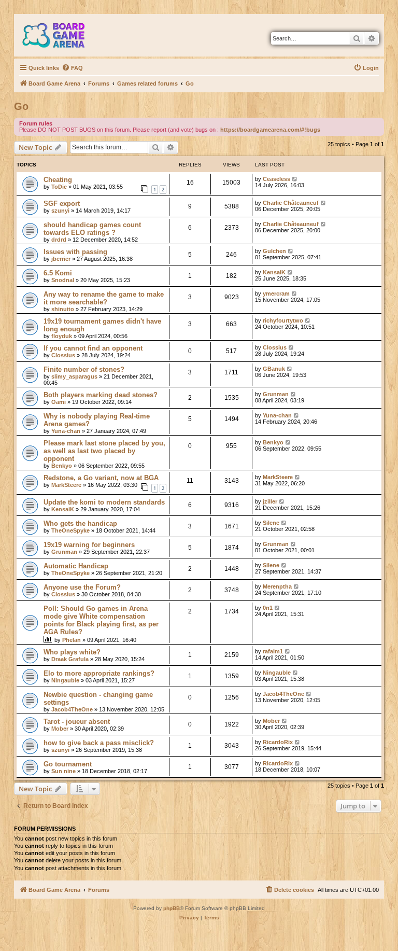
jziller (270, 501)
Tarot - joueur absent (77, 721)
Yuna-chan (65, 431)
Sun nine (63, 771)
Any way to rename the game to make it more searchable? (104, 298)
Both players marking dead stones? (101, 395)
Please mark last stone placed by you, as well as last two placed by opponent (104, 451)
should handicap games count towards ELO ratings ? (92, 228)
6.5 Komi (58, 273)
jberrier (60, 259)
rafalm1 (273, 651)
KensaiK (274, 272)
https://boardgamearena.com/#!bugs (270, 130)
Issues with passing (75, 252)
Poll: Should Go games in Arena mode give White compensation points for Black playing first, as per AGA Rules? (101, 620)
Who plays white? (72, 652)
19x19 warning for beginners (89, 545)
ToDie (59, 187)
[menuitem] (72, 68)
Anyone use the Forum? (82, 587)
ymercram (276, 293)
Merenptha (277, 586)
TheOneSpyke (70, 530)
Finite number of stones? (84, 369)
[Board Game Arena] (61, 35)
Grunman (276, 394)
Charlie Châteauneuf (291, 203)
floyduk (61, 336)
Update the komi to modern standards (104, 502)
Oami (58, 402)
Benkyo (61, 466)
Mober (59, 728)
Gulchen (274, 251)
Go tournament (68, 764)
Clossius (63, 355)
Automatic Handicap (76, 566)
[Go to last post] (295, 179)
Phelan (71, 640)
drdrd (58, 239)
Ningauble (65, 680)
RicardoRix (278, 742)
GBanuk (274, 369)
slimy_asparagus (74, 376)
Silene (271, 523)
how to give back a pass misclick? (99, 743)
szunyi (60, 210)
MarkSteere (66, 485)
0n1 (268, 608)
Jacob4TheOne (72, 709)
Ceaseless (276, 179)
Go (21, 106)
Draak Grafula (70, 659)
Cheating (58, 180)
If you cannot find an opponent (93, 348)
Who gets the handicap (80, 523)
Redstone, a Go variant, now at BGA (101, 478)
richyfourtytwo (283, 320)
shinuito (62, 309)
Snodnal (62, 280)
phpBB (171, 908)
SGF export (62, 203)
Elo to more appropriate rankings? (99, 673)
